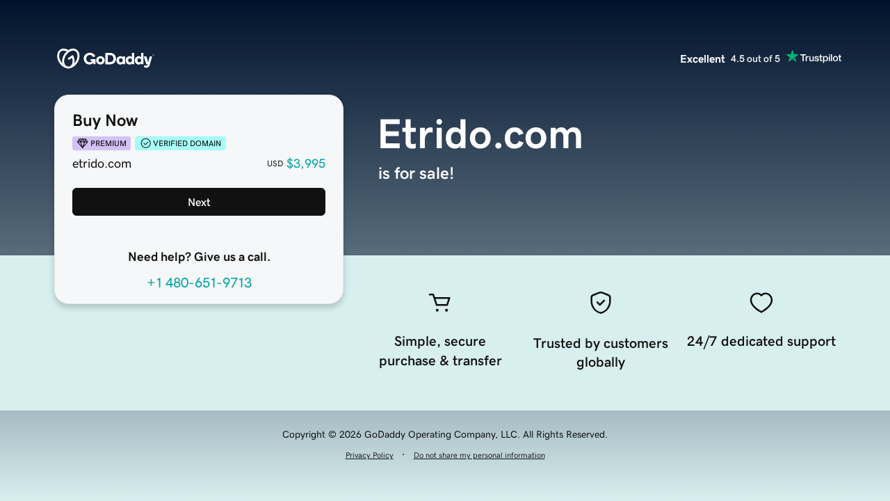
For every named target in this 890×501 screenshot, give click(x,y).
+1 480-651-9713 (199, 282)
